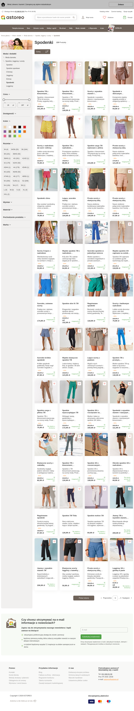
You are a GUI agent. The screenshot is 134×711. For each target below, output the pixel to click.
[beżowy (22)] (5, 127)
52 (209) (25, 181)
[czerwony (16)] (24, 127)
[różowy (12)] (5, 136)
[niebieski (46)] (19, 131)
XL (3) (25, 190)
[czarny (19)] (19, 127)
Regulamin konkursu (46, 678)
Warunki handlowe (75, 678)
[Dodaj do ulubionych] (54, 64)
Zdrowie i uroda (38, 28)
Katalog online (104, 11)
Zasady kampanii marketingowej (51, 683)
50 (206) (7, 181)
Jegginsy (9, 75)
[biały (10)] (10, 127)
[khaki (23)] (10, 131)
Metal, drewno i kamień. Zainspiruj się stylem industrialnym (29, 4)
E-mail (84, 630)
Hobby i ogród (51, 28)
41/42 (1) (25, 158)
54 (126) (7, 185)
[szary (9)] (10, 136)
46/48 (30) (16, 172)
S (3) (18, 190)
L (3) (5, 190)
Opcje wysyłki (128, 11)
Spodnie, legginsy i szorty (43, 35)
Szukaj (73, 17)
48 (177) (16, 176)
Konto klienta (14, 675)
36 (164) (24, 149)
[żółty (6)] (19, 136)
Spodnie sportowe (13, 68)
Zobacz (121, 4)
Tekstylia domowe (18, 28)
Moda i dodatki (80, 28)
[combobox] (52, 17)
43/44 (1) (7, 167)
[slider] (4, 100)
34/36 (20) (15, 149)
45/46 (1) (25, 167)
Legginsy (9, 86)
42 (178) (7, 163)
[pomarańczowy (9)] (24, 131)
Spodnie (9, 65)
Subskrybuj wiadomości (91, 637)
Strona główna (5, 35)
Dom (28, 28)
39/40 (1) (7, 158)
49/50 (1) (25, 176)
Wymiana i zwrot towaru (18, 683)
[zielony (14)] (15, 136)
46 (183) (7, 172)
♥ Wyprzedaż (93, 28)
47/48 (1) (7, 176)
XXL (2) (6, 194)
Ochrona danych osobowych (79, 675)
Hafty (70, 28)
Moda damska (28, 35)
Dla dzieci (62, 28)
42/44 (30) (16, 163)
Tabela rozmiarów (45, 680)
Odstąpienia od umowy (17, 680)
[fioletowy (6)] (5, 131)
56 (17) (15, 185)
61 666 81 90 (19, 11)
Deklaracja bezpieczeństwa (79, 672)
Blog (40, 672)
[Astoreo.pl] (16, 17)
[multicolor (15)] (15, 131)
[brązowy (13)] (15, 127)
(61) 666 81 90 (106, 674)
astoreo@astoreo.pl (111, 679)
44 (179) (16, 167)
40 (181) (16, 158)
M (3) (12, 190)
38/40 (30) (16, 154)
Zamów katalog (116, 11)
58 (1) (23, 185)
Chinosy (9, 72)
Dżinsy (8, 79)
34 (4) (6, 149)
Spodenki (10, 82)
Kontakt (12, 672)
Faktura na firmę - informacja (49, 675)
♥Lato (102, 28)
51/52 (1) (16, 181)
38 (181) (7, 154)
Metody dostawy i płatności (19, 678)
